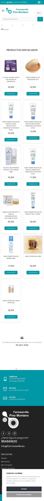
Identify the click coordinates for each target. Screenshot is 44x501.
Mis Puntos (5, 461)
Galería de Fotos (8, 468)
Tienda (4, 458)
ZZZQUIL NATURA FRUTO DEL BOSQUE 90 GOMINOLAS (11, 79)
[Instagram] (9, 433)
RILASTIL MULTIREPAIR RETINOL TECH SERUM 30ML (11, 170)
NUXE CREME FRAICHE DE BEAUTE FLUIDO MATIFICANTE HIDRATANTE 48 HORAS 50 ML (11, 126)
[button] (39, 13)
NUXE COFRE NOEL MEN (33, 256)
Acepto (24, 489)
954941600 (9, 441)
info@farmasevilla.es (13, 446)
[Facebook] (3, 433)
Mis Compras (6, 465)
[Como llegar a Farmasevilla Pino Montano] (14, 433)
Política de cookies (23, 495)
